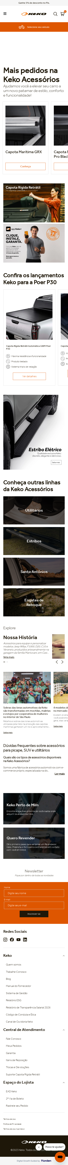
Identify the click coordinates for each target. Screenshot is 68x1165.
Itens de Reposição (16, 1060)
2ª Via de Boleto (15, 1098)
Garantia (11, 1053)
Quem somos (13, 964)
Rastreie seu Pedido (17, 1105)
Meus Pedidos (13, 1045)
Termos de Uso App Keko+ (14, 1129)
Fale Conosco (13, 1038)
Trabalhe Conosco (16, 971)
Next (63, 662)
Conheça (25, 166)
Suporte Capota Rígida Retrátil (23, 1074)
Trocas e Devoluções (17, 1067)
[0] (62, 14)
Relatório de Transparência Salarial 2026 (28, 1007)
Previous (57, 662)
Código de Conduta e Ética (21, 1014)
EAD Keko (11, 1091)
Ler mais (60, 773)
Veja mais (8, 657)
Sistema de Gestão (16, 993)
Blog (8, 978)
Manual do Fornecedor (18, 986)
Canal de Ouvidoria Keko (19, 1021)
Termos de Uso (9, 1119)
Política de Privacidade (12, 1124)
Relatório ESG (13, 1000)
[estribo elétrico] (34, 432)
